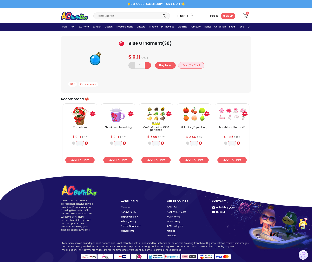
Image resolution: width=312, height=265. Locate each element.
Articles (171, 230)
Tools (241, 26)
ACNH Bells (173, 207)
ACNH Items (173, 216)
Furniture (196, 26)
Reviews (171, 235)
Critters (141, 26)
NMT (73, 26)
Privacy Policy (128, 221)
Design (109, 26)
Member (126, 207)
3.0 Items (84, 26)
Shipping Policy (129, 216)
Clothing (182, 26)
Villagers (153, 26)
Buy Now (165, 65)
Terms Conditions (131, 226)
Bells (64, 26)
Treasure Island (124, 26)
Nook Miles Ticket (176, 212)
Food (232, 26)
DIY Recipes (167, 26)
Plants (207, 26)
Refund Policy (128, 212)
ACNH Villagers (175, 226)
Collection (220, 26)
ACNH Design (174, 221)
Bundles (97, 26)
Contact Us (127, 230)
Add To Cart (191, 65)
